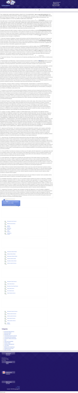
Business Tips (7, 334)
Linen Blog (6, 345)
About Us (18, 386)
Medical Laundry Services (11, 313)
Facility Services (8, 323)
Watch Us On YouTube (9, 382)
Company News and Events (10, 338)
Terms (19, 387)
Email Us (56, 3)
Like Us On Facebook (8, 354)
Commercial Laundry (9, 234)
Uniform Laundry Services (11, 263)
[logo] (11, 5)
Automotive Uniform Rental (12, 251)
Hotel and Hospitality (8, 341)
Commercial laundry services (10, 335)
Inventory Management (9, 344)
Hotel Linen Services (9, 229)
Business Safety (7, 333)
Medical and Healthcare (9, 347)
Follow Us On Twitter (9, 362)
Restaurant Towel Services (12, 281)
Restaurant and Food (8, 348)
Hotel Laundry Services (11, 318)
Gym (5, 340)
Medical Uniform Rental (11, 253)
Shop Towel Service (10, 288)
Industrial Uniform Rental (11, 258)
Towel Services (8, 231)
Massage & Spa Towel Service (12, 286)
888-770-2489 (56, 5)
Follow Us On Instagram (9, 373)
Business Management (9, 331)
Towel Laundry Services (11, 320)
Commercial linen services (10, 337)
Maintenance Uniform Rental (12, 256)
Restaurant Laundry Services (12, 311)
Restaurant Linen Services (11, 221)
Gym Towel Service (10, 290)
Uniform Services (8, 226)
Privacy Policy (18, 387)
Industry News (7, 342)
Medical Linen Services (11, 223)
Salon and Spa (7, 349)
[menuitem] (43, 9)
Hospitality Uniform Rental (11, 260)
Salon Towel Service (10, 283)
